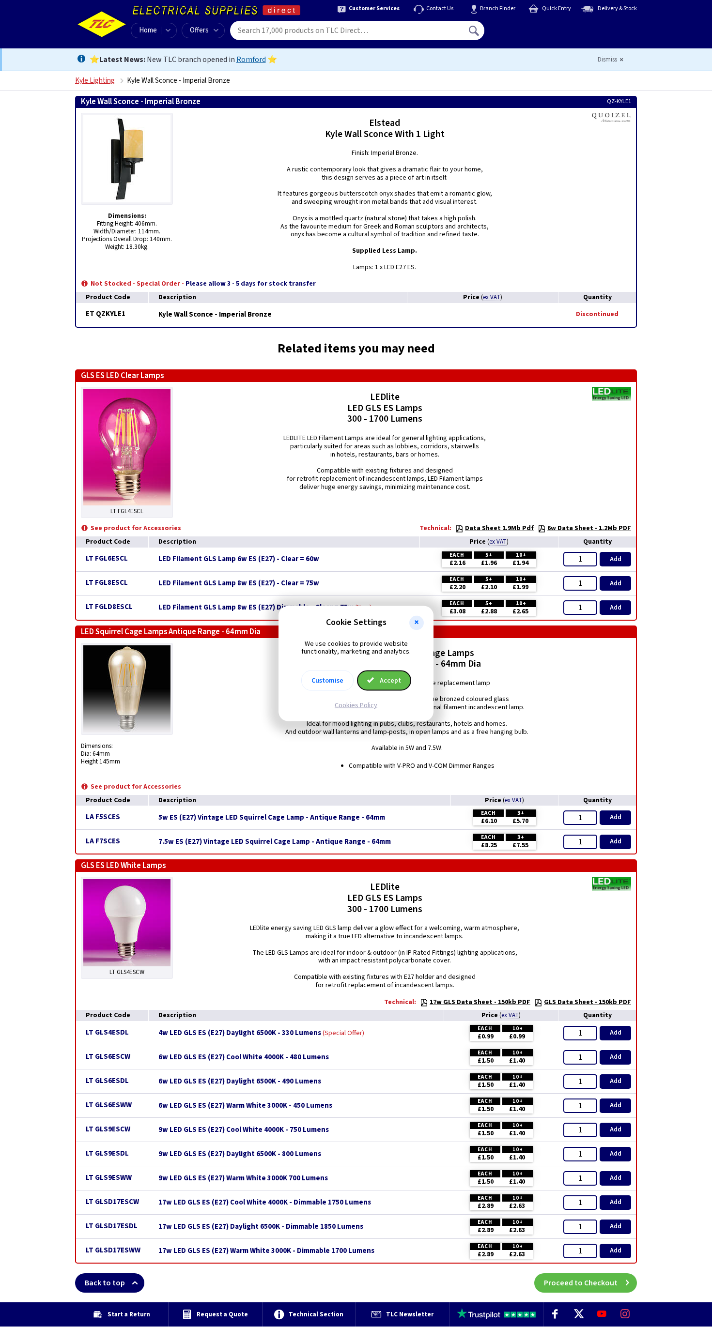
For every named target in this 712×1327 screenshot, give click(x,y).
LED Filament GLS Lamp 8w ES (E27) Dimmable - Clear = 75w (256, 607)
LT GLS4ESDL (107, 1032)
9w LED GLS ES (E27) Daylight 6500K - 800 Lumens (239, 1154)
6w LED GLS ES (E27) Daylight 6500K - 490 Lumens (239, 1081)
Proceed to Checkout (581, 1283)
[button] (416, 622)
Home (148, 30)
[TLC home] (101, 24)
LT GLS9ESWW (109, 1178)
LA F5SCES (103, 817)
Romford (251, 59)
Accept (389, 681)
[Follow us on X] (578, 1314)
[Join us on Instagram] (625, 1314)
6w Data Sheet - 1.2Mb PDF (589, 528)
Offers (199, 30)
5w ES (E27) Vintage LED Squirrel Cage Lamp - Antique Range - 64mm (271, 817)
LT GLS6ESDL (107, 1081)
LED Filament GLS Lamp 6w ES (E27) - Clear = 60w (238, 559)
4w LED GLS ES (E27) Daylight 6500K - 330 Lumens (239, 1033)
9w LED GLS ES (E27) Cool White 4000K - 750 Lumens (243, 1130)
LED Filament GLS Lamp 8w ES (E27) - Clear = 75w (238, 583)
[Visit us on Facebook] (555, 1314)
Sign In (535, 27)
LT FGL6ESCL (107, 558)
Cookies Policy (356, 705)
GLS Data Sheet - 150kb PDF (587, 1002)
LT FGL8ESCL (107, 583)
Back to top (105, 1283)
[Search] (474, 30)
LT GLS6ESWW (109, 1105)
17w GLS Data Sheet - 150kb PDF (480, 1002)
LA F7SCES (103, 841)
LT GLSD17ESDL (112, 1226)
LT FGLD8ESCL (109, 607)
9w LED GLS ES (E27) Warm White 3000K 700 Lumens (243, 1178)
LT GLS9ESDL (107, 1153)
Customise (327, 681)
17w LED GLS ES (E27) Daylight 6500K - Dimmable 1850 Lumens (260, 1226)
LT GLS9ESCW (108, 1129)
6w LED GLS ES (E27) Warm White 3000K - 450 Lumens (245, 1105)
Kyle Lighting (95, 81)
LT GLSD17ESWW (113, 1250)
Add (615, 559)
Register (528, 34)
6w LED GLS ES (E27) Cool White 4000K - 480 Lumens (243, 1057)
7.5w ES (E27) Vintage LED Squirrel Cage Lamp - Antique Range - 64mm (274, 842)
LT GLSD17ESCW (112, 1202)
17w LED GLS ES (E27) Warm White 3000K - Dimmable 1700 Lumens (266, 1251)
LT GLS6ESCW (108, 1057)
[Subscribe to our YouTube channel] (601, 1314)
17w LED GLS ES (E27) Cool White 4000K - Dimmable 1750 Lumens (264, 1202)
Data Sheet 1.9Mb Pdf (499, 528)
